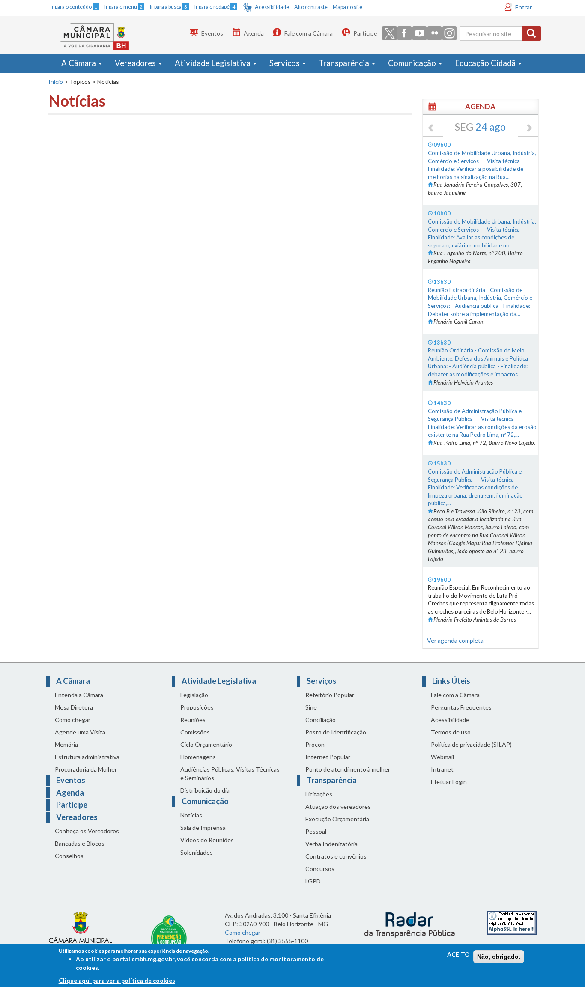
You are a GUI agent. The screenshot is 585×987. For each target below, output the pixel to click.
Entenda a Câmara (79, 694)
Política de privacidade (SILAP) (471, 744)
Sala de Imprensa (203, 827)
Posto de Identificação (335, 732)
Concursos (319, 868)
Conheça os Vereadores (87, 831)
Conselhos (69, 855)
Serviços (285, 63)
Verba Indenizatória (331, 843)
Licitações (318, 794)
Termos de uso (451, 732)
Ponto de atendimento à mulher (347, 769)
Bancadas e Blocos (79, 843)
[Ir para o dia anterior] (431, 128)
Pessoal (315, 831)
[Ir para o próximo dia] (529, 128)
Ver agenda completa (455, 640)
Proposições (197, 707)
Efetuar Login (449, 781)
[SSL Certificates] (512, 922)
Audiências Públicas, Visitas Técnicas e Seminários (230, 773)
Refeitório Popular (329, 694)
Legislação (194, 694)
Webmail (442, 756)
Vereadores (136, 63)
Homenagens (198, 756)
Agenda (254, 33)
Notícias (191, 815)
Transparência (345, 63)
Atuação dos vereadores (338, 806)
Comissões (195, 732)
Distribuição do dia (205, 790)
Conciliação (320, 719)
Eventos (212, 33)
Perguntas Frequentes (461, 707)
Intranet (442, 769)
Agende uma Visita (80, 732)
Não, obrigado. (498, 956)
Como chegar (72, 719)
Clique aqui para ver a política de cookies (117, 980)
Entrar (523, 7)
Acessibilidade (272, 7)
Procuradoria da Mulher (86, 769)
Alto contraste (311, 7)
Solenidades (196, 852)
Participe (365, 33)
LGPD (313, 881)
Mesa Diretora (74, 707)
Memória (66, 744)
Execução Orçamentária (337, 819)
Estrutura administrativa (87, 756)
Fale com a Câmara (308, 33)
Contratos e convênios (336, 856)
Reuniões (193, 719)
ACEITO (458, 954)
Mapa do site (347, 7)
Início (55, 81)
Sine (311, 707)
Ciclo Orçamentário (206, 744)
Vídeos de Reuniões (207, 840)
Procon (315, 744)
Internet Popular (327, 756)
